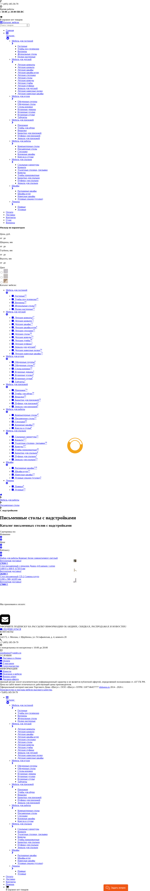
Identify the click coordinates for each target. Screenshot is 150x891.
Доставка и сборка (11, 658)
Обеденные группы (27, 101)
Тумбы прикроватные (28, 175)
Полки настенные (26, 56)
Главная (10, 30)
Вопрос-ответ (9, 676)
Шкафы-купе (24, 193)
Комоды (22, 172)
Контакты (11, 217)
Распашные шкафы (27, 191)
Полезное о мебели (12, 674)
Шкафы (15, 186)
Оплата (9, 212)
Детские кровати (26, 67)
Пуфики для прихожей (29, 135)
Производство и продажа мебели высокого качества (26, 689)
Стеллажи (23, 151)
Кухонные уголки (26, 112)
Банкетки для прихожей (29, 133)
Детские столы (25, 78)
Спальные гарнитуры (28, 164)
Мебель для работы (21, 141)
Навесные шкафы (26, 196)
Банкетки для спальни (29, 178)
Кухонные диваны (27, 109)
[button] (116, 887)
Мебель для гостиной (22, 41)
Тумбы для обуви (26, 128)
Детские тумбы (25, 83)
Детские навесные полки (30, 91)
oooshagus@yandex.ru (10, 653)
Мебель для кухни (21, 96)
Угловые (22, 209)
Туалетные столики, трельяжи (33, 170)
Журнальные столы (27, 54)
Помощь (10, 884)
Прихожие (23, 125)
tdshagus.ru (104, 687)
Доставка (10, 214)
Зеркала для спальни (28, 183)
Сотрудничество (10, 666)
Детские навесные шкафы (31, 93)
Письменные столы (27, 149)
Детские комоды (26, 80)
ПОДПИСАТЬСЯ (11, 629)
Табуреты (22, 117)
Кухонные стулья (26, 114)
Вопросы (10, 222)
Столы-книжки (25, 107)
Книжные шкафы (26, 154)
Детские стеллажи (27, 75)
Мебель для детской (21, 59)
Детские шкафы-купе (28, 72)
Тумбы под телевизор (28, 49)
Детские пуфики (26, 85)
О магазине (8, 663)
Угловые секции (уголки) (30, 199)
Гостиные (22, 46)
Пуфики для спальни (28, 180)
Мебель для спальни (22, 159)
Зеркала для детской (28, 88)
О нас (9, 220)
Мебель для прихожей (23, 120)
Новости (6, 671)
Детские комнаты (26, 64)
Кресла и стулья (25, 157)
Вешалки (22, 130)
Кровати (22, 167)
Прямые (22, 207)
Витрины (22, 51)
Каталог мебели (11, 22)
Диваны (16, 201)
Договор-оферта (10, 679)
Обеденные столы (27, 104)
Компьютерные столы (29, 146)
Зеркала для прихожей (29, 138)
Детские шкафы (25, 70)
